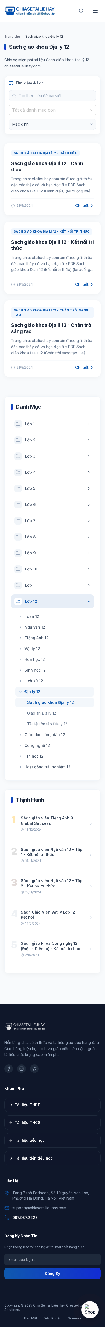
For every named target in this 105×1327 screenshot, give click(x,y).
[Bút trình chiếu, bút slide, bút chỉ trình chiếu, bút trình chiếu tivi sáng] (90, 1309)
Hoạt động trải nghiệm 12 (47, 767)
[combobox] (50, 110)
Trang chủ (12, 36)
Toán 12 (31, 616)
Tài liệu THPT (27, 1105)
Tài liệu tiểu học (30, 1140)
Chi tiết (82, 205)
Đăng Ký (52, 1273)
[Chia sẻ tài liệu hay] (30, 10)
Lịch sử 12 (33, 681)
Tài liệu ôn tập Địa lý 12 (47, 724)
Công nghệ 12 (37, 745)
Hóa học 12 (34, 659)
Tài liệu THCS (28, 1122)
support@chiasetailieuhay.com (39, 1207)
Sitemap (74, 1318)
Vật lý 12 (32, 648)
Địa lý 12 (32, 691)
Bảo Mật (30, 1318)
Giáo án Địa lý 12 (41, 713)
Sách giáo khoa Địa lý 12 (50, 702)
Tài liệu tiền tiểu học (34, 1158)
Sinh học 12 (35, 670)
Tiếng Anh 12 (36, 638)
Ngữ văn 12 (34, 627)
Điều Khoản (52, 1318)
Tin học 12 (34, 756)
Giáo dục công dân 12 (44, 734)
